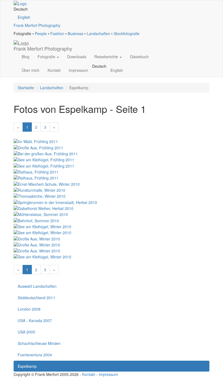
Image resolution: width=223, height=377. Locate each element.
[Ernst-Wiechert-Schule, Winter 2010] (47, 183)
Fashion (57, 33)
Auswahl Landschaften (37, 286)
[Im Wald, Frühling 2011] (36, 141)
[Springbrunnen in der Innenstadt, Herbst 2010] (55, 201)
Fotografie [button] (47, 56)
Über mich (30, 70)
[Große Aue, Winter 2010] (37, 238)
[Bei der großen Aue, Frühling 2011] (46, 153)
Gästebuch (139, 56)
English (24, 17)
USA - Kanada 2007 (35, 320)
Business (75, 33)
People (41, 33)
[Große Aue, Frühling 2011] (38, 147)
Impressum (78, 70)
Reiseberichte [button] (106, 56)
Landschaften (98, 33)
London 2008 (29, 309)
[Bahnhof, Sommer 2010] (36, 220)
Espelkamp (27, 366)
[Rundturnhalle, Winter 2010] (39, 189)
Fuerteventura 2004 (35, 354)
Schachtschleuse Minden (39, 343)
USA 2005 (26, 332)
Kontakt (54, 70)
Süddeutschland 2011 (36, 297)
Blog (25, 56)
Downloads (76, 56)
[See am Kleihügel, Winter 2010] (42, 226)
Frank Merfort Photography (37, 25)
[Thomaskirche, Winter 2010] (40, 195)
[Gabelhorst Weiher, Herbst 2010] (43, 208)
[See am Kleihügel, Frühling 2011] (44, 159)
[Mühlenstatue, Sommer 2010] (41, 214)
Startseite (26, 87)
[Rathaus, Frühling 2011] (36, 171)
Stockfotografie (127, 33)
